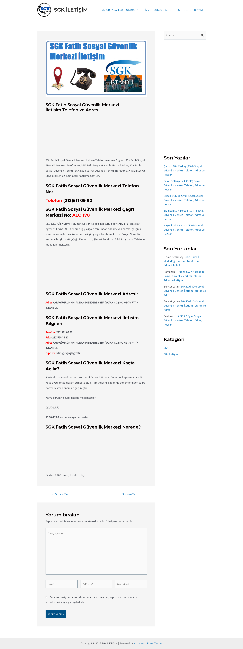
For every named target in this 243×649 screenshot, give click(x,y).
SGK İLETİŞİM (71, 10)
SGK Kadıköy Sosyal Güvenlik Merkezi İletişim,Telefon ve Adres (185, 291)
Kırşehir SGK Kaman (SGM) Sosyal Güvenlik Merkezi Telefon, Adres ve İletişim (184, 230)
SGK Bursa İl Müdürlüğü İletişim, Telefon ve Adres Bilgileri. (182, 261)
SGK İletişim (171, 354)
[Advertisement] (96, 137)
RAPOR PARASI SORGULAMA (118, 10)
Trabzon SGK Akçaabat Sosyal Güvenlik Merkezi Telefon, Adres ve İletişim (184, 276)
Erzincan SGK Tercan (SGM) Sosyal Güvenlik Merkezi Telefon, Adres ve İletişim (184, 215)
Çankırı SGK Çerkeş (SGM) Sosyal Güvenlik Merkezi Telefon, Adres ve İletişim (184, 170)
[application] (136, 9)
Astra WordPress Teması (148, 643)
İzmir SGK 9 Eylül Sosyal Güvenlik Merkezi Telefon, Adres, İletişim (183, 320)
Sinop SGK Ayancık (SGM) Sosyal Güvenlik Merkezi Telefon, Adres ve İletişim (184, 185)
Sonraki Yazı (131, 494)
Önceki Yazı (60, 494)
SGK (166, 348)
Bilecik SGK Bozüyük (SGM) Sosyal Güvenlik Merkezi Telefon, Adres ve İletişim (184, 200)
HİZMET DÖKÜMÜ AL (155, 10)
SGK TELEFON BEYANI (190, 10)
